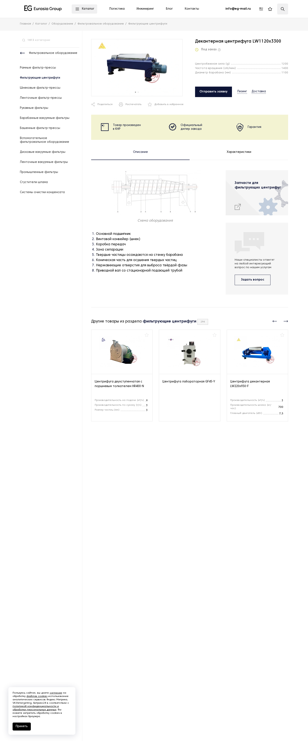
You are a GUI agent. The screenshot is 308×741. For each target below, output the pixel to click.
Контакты (192, 9)
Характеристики (239, 152)
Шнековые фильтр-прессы (40, 88)
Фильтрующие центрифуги (40, 78)
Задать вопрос (252, 279)
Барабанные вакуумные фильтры (44, 118)
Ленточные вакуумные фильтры (44, 162)
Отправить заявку (213, 91)
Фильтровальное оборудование (53, 53)
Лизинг (242, 91)
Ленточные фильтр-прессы (41, 98)
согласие (56, 693)
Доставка (259, 91)
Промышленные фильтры (39, 172)
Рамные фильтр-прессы (38, 67)
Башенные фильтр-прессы (40, 128)
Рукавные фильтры (34, 108)
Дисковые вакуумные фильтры (42, 152)
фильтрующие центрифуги (169, 321)
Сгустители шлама (34, 182)
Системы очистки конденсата (42, 192)
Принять (22, 726)
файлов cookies (36, 696)
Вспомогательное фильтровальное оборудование (44, 140)
